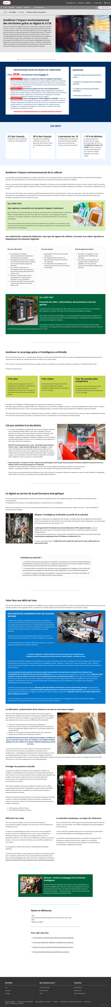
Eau (5, 7)
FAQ (40, 993)
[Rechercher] (96, 7)
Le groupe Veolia (44, 987)
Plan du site (87, 1002)
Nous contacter (106, 7)
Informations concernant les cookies (71, 1002)
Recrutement (78, 987)
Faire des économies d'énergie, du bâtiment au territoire (51, 952)
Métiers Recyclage (79, 993)
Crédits (56, 1002)
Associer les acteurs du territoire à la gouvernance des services (53, 947)
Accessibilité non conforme (43, 1002)
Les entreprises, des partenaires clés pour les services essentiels (53, 938)
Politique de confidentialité (25, 1002)
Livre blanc (21, 12)
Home (5, 12)
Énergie (7, 993)
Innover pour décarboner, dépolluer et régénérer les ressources (53, 942)
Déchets (11, 7)
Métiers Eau (77, 990)
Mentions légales (10, 1002)
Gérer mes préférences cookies (14, 1003)
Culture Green (98, 3)
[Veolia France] (7, 3)
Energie (19, 7)
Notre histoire (43, 990)
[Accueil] (1, 7)
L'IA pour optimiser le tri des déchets (23, 425)
